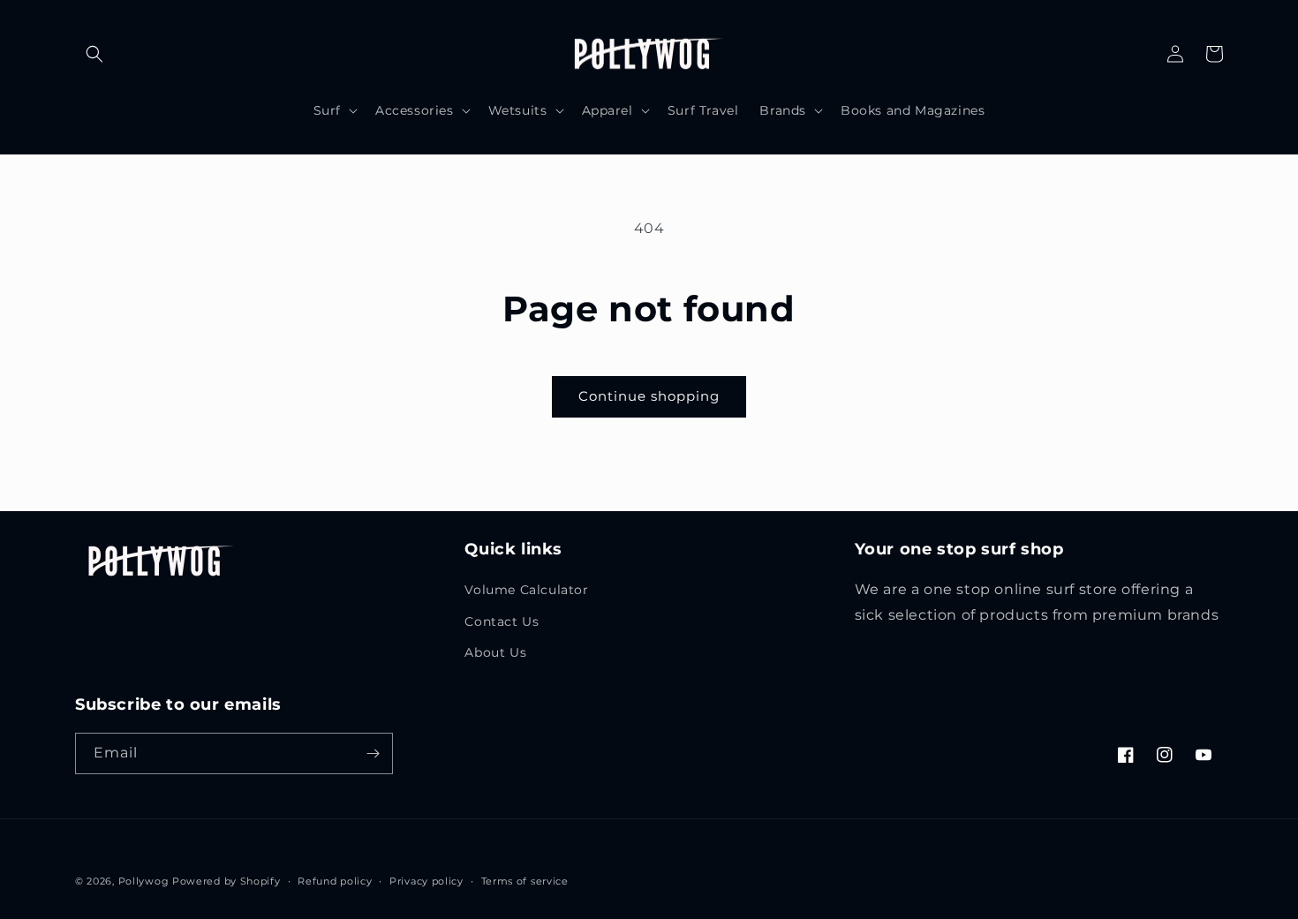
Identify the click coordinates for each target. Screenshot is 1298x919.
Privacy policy (426, 881)
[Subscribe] (372, 753)
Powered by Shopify (226, 881)
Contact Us (501, 621)
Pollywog (144, 881)
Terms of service (525, 881)
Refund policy (335, 881)
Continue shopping (649, 396)
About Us (495, 652)
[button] (94, 53)
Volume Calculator (526, 590)
